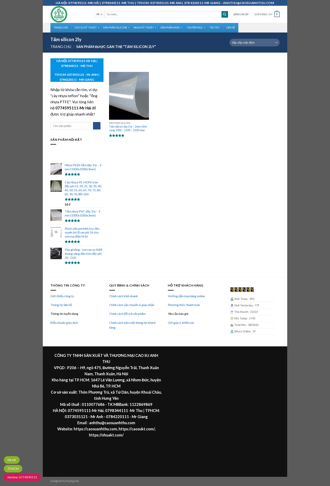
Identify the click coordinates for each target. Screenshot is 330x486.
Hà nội (11, 460)
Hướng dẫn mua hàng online (186, 296)
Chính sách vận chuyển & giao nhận (131, 305)
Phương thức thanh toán (184, 305)
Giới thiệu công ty (62, 296)
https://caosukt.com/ (137, 429)
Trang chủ (60, 47)
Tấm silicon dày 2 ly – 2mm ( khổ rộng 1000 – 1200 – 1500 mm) (128, 128)
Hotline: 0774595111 (22, 477)
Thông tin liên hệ (61, 305)
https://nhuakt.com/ (106, 435)
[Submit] (225, 14)
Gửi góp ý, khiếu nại (181, 322)
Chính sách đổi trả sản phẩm (127, 313)
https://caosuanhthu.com (95, 429)
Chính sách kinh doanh (123, 296)
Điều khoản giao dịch (64, 322)
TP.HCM (13, 468)
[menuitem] (60, 28)
